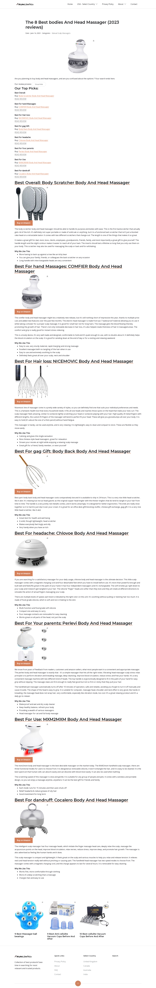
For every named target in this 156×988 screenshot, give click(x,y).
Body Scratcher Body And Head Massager (36, 96)
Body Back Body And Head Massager (34, 129)
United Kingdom (90, 961)
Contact (134, 4)
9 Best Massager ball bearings (26, 935)
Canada (86, 966)
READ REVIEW (20, 99)
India (85, 974)
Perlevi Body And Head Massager (33, 151)
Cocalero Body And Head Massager (34, 173)
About (57, 966)
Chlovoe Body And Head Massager (33, 140)
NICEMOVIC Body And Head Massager (35, 118)
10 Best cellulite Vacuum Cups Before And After (93, 935)
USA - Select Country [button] (86, 4)
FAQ (56, 970)
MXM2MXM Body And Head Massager (35, 162)
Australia (87, 970)
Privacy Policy (108, 4)
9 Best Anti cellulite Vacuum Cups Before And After (61, 936)
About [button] (121, 4)
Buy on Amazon (23, 223)
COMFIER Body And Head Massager (34, 107)
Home (70, 4)
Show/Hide (39, 84)
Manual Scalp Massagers (61, 33)
